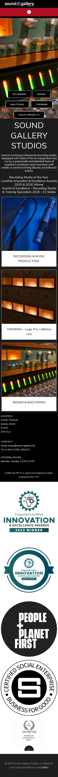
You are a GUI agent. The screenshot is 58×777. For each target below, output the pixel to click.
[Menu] (29, 12)
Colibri (44, 767)
